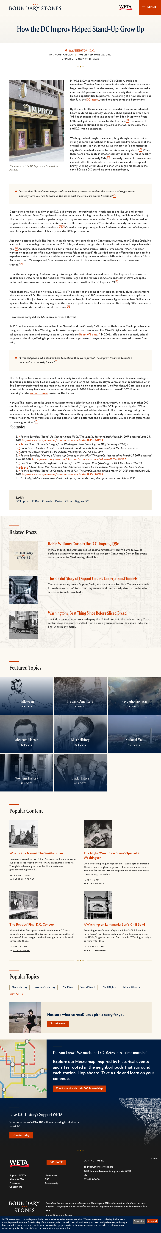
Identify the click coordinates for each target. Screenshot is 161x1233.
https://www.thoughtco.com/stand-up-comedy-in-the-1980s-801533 (62, 440)
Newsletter (51, 1175)
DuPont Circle (63, 501)
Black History (80, 778)
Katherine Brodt (24, 879)
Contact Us (15, 1187)
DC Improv (92, 99)
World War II (87, 987)
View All (14, 994)
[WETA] (126, 7)
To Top (153, 1159)
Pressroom (15, 1183)
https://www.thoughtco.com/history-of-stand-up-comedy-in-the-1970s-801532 (79, 459)
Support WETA (17, 1175)
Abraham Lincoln (26, 739)
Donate (56, 1162)
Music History (80, 739)
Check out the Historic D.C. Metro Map (79, 1088)
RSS (47, 1179)
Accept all (152, 1221)
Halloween (26, 701)
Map (86, 1175)
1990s (35, 501)
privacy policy (63, 1228)
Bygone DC (82, 501)
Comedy (47, 501)
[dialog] (80, 1224)
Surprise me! (58, 1023)
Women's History (26, 778)
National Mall (134, 739)
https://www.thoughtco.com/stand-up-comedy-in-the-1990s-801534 (62, 474)
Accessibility (51, 1183)
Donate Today (21, 1135)
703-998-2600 (92, 1179)
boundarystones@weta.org (98, 1167)
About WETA (16, 1179)
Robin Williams (88, 334)
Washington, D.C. (82, 50)
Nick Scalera (21, 951)
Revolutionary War (134, 701)
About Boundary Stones (59, 1215)
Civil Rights (109, 987)
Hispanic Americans (80, 701)
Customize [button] (139, 1221)
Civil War (68, 987)
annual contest (39, 393)
